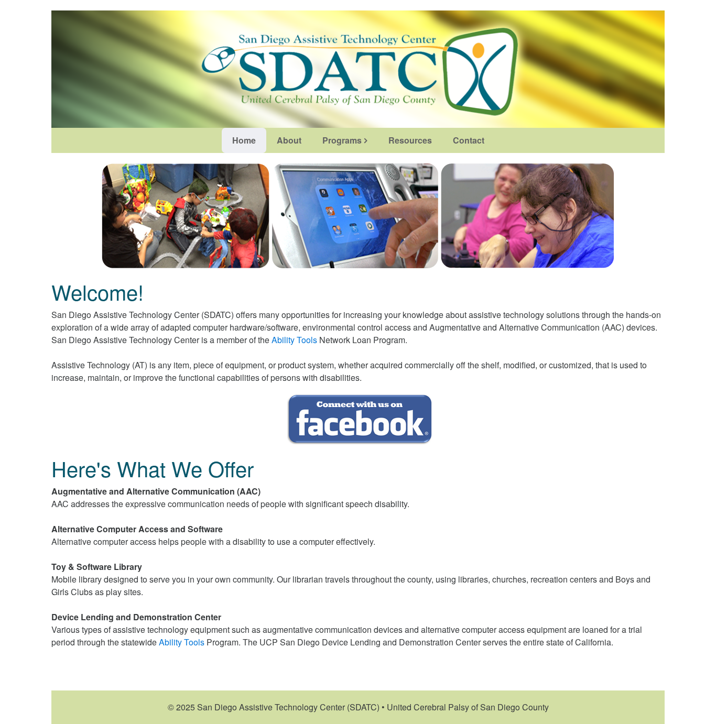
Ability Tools (294, 340)
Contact (468, 140)
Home (244, 140)
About (289, 140)
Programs (342, 140)
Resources (410, 140)
